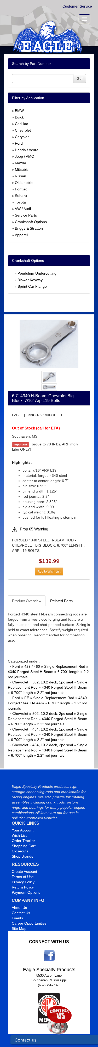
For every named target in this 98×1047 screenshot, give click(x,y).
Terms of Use (23, 877)
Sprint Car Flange (32, 286)
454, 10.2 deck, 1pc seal (52, 729)
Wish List (19, 835)
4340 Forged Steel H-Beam (30, 672)
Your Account (22, 830)
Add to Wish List (49, 571)
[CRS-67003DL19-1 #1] (49, 343)
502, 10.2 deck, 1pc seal (52, 682)
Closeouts (20, 851)
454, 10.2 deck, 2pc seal (52, 745)
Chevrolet (23, 130)
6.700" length (68, 672)
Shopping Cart (24, 846)
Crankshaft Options (31, 222)
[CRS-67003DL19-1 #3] (49, 387)
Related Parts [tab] (61, 601)
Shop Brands (22, 856)
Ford (19, 143)
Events (17, 918)
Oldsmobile (24, 182)
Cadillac (21, 124)
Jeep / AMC (24, 156)
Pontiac (21, 189)
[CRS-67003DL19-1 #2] (49, 377)
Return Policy (23, 887)
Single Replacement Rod (64, 666)
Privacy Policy (23, 882)
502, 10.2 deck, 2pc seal (52, 713)
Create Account (24, 871)
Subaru (21, 196)
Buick (19, 117)
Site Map (19, 928)
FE (26, 698)
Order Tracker (23, 841)
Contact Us (21, 913)
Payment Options (26, 892)
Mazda (20, 163)
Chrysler (22, 137)
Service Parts (26, 215)
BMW (19, 111)
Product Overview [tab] (26, 601)
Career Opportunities (29, 923)
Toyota (20, 202)
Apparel (21, 235)
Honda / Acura (26, 150)
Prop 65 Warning (34, 529)
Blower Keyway (30, 280)
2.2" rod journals (50, 693)
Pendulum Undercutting (37, 273)
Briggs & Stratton (29, 228)
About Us (19, 907)
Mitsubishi (23, 169)
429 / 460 (32, 666)
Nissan (20, 176)
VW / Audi (23, 209)
